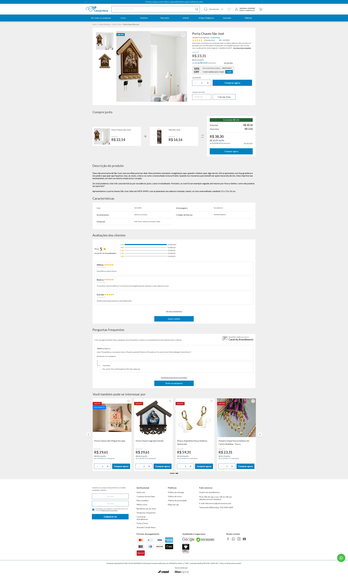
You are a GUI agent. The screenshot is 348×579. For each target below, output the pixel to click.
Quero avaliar (174, 319)
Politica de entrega (176, 492)
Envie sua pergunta (174, 383)
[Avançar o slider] (260, 434)
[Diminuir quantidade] (195, 83)
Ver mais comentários (174, 311)
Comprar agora (232, 82)
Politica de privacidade (177, 500)
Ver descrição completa (242, 48)
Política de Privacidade (109, 510)
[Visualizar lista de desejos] (229, 9)
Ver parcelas (228, 63)
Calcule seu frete (198, 92)
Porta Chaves (117, 24)
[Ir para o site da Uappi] (163, 571)
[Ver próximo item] (262, 2)
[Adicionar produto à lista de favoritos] (183, 35)
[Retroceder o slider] (88, 434)
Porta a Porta (142, 523)
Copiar (229, 72)
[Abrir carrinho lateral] (260, 9)
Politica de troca (175, 496)
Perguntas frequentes (146, 513)
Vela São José (174, 130)
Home (94, 24)
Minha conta (142, 504)
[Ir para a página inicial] (93, 9)
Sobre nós (141, 492)
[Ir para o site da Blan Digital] (181, 572)
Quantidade (196, 78)
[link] (123, 18)
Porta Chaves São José (121, 130)
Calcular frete (224, 97)
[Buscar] (197, 9)
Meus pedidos (143, 500)
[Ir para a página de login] (236, 9)
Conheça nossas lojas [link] (146, 496)
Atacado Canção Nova (146, 527)
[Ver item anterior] (86, 2)
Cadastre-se (110, 516)
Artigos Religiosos (104, 24)
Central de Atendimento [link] (142, 518)
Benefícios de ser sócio (146, 508)
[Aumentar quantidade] (208, 83)
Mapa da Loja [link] (173, 504)
